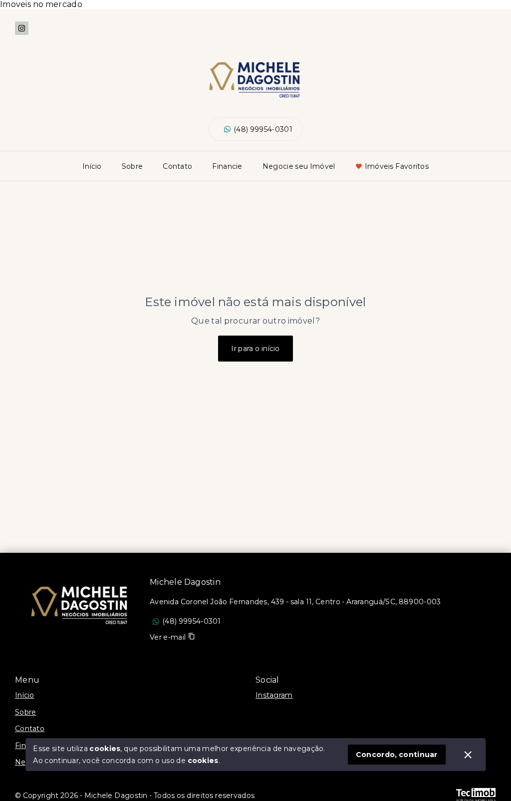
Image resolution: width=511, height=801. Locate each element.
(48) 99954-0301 (263, 129)
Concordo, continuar (397, 754)
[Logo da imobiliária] (82, 603)
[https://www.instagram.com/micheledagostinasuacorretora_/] (21, 28)
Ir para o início (255, 348)
